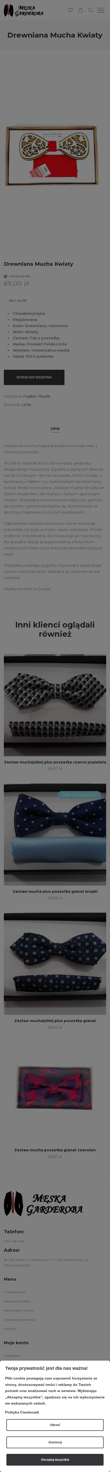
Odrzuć (55, 1425)
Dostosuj (55, 1442)
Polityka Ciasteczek (22, 1412)
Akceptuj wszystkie (55, 1460)
